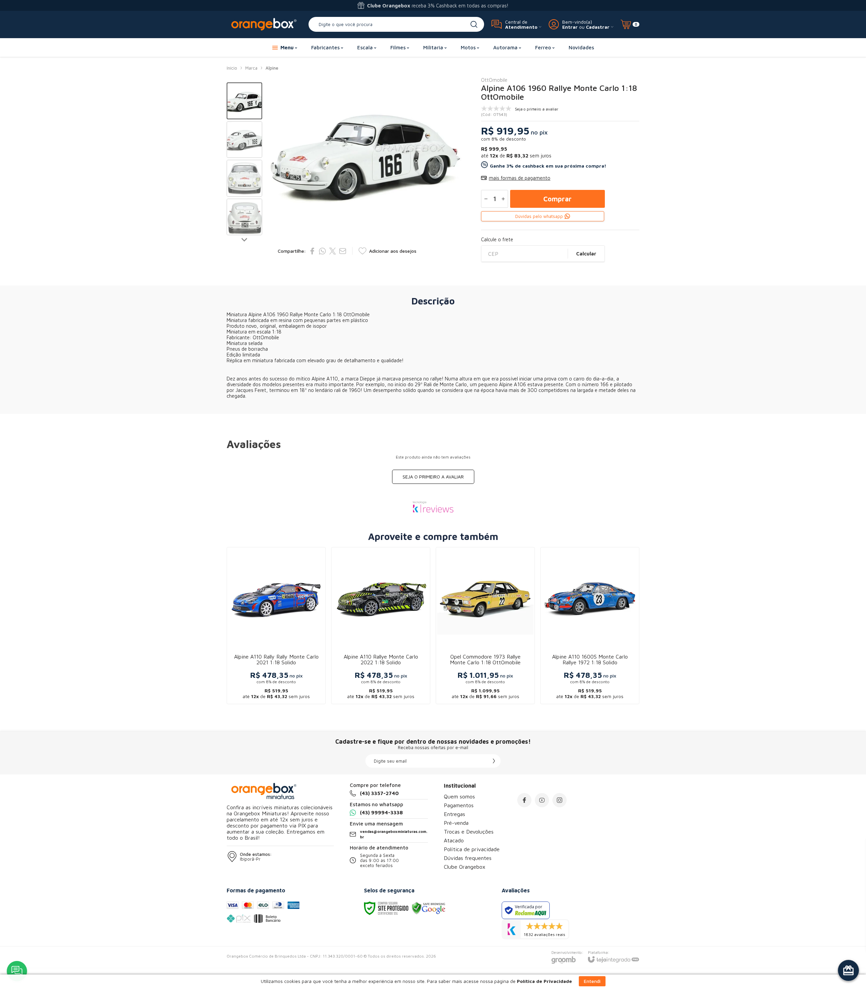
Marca (251, 68)
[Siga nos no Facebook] (524, 800)
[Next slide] (244, 239)
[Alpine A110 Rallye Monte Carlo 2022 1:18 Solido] (381, 625)
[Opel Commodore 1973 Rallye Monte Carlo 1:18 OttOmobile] (485, 625)
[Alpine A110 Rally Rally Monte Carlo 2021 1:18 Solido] (276, 625)
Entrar (570, 26)
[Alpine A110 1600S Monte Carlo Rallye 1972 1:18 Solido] (590, 625)
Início (232, 68)
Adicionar (289, 649)
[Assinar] (494, 761)
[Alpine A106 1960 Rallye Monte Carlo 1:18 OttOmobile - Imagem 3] (244, 178)
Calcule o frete (497, 239)
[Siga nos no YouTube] (542, 800)
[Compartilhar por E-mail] (342, 251)
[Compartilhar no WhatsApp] (322, 251)
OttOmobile (494, 79)
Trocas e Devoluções (469, 832)
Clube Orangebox (464, 867)
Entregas (454, 814)
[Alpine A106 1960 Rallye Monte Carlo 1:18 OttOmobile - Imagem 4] (244, 217)
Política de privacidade (472, 849)
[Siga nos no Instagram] (559, 800)
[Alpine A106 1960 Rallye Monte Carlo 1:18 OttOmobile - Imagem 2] (244, 140)
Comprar (557, 199)
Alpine (272, 68)
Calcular (586, 253)
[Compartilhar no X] (332, 251)
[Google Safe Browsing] (429, 907)
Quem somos (459, 796)
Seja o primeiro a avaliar (433, 476)
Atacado (454, 840)
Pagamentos (459, 805)
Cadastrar (598, 26)
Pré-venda (456, 823)
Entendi (592, 981)
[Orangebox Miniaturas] (264, 24)
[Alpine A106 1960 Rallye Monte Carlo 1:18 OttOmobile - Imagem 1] (244, 101)
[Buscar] (474, 24)
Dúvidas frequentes (468, 858)
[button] (244, 100)
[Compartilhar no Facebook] (312, 251)
